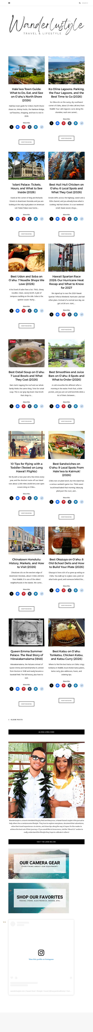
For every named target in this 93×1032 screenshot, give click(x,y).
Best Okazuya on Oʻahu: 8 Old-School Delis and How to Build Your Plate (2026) (66, 563)
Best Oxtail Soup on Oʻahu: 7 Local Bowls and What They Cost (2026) (26, 375)
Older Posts (17, 719)
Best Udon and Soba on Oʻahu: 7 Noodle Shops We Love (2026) (26, 280)
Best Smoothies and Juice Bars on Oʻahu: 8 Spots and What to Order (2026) (66, 375)
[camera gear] (38, 878)
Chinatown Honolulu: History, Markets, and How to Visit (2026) (26, 563)
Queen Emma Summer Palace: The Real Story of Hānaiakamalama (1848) (26, 655)
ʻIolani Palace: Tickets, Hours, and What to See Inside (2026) (26, 188)
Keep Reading (26, 142)
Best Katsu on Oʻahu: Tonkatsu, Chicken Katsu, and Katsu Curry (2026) (66, 655)
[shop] (38, 913)
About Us (71, 829)
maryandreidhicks (58, 991)
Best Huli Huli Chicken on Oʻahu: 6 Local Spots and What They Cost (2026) (66, 188)
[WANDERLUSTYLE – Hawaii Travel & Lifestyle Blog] (46, 25)
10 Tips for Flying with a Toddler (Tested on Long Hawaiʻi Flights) (26, 467)
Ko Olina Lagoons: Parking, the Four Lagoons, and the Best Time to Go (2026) (66, 92)
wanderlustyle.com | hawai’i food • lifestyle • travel (29, 991)
